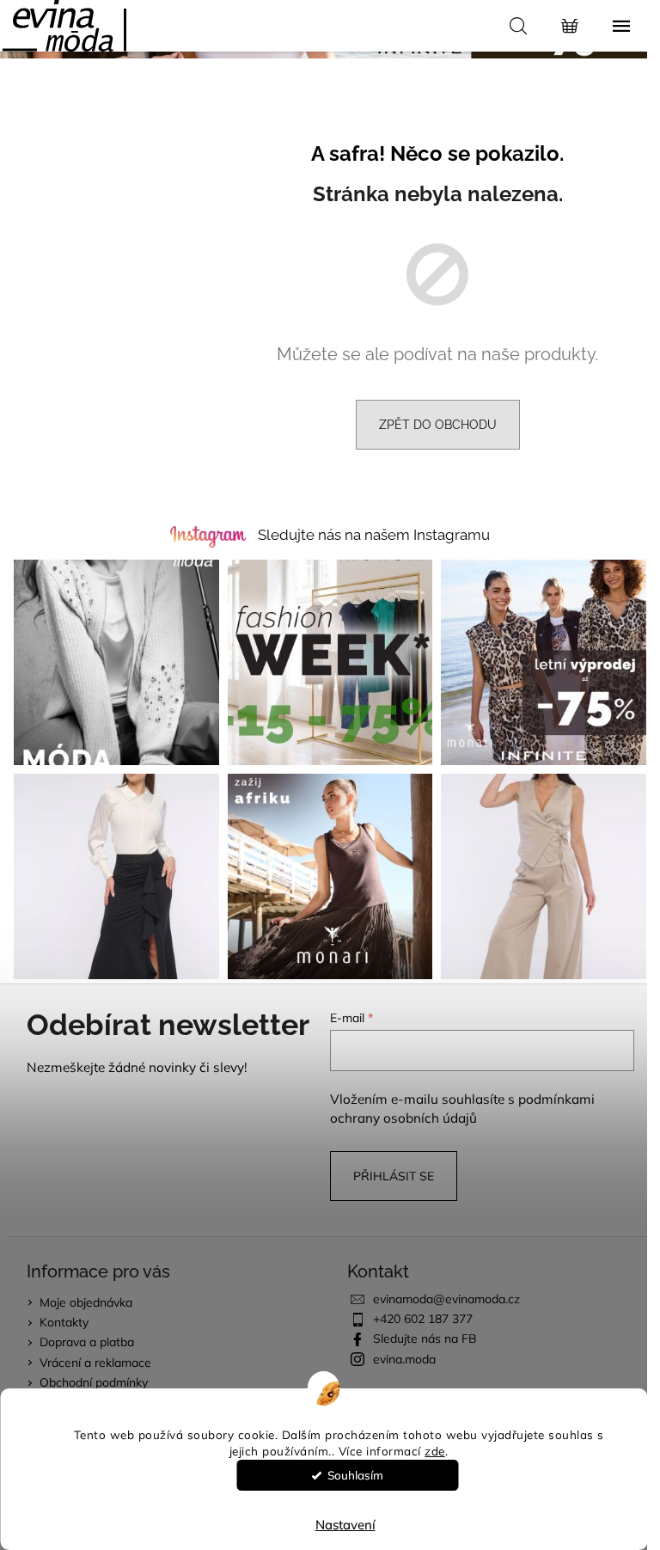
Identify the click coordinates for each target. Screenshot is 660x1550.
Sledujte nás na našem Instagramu (374, 534)
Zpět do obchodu (438, 425)
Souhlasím (355, 1474)
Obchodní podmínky (94, 1382)
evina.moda (404, 1359)
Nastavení (345, 1524)
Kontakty (64, 1322)
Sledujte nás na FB (425, 1338)
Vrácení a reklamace (95, 1362)
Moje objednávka (86, 1302)
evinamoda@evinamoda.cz (446, 1299)
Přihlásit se (393, 1176)
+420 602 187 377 (423, 1318)
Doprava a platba (87, 1342)
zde (435, 1450)
